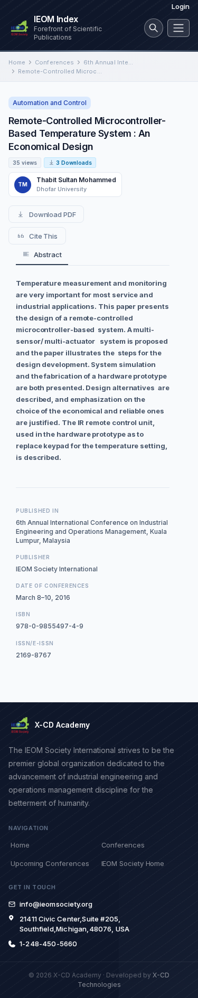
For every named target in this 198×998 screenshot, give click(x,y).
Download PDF (52, 214)
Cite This (43, 236)
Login (181, 6)
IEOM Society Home (133, 863)
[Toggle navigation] (178, 28)
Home (16, 62)
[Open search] (153, 27)
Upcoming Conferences (50, 863)
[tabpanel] (92, 370)
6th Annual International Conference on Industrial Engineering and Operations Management (108, 62)
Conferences (54, 62)
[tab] (42, 254)
